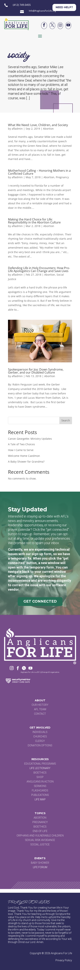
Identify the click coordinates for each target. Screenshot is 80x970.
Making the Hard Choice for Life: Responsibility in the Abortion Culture (34, 220)
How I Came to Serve (20, 450)
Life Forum (40, 867)
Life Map (40, 799)
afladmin (17, 128)
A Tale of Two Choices (21, 444)
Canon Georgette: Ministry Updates (30, 438)
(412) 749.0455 (22, 5)
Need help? (64, 7)
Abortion (48, 128)
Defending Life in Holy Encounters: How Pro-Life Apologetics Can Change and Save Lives (39, 269)
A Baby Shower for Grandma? (26, 461)
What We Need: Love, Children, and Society (38, 125)
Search (65, 420)
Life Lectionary (40, 768)
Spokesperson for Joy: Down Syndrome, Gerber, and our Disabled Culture (35, 370)
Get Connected (40, 601)
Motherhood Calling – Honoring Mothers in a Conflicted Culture (39, 172)
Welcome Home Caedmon (24, 456)
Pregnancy (62, 177)
